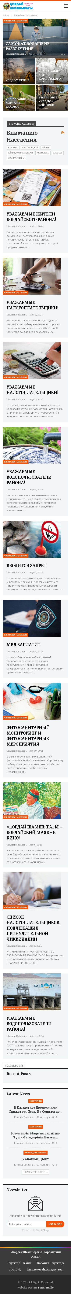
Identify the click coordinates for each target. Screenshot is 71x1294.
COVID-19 (13, 147)
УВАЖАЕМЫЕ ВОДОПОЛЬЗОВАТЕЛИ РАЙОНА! (29, 477)
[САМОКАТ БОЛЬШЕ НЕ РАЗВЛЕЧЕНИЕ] (35, 38)
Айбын (46, 147)
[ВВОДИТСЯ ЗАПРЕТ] (32, 539)
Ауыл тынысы (16, 158)
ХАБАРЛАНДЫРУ (35, 1159)
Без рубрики (36, 1101)
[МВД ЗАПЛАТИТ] (32, 618)
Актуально (43, 153)
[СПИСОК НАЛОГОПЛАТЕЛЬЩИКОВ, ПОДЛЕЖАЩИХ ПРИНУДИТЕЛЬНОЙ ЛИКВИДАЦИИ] (32, 890)
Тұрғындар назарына (35, 1153)
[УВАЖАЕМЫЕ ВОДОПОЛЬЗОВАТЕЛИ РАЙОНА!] (32, 445)
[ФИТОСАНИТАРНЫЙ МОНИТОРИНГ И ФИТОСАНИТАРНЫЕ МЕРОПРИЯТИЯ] (32, 701)
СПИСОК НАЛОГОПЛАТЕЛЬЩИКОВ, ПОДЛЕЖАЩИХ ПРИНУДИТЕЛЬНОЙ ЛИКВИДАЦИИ (33, 928)
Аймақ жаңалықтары (20, 153)
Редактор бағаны (19, 1263)
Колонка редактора (51, 1263)
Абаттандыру (30, 147)
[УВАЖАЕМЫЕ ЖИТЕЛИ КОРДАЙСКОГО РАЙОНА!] (32, 187)
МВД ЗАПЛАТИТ (24, 644)
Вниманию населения (15, 21)
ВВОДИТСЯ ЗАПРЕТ (26, 565)
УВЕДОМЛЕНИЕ (18, 80)
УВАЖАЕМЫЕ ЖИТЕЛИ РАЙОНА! (16, 102)
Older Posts (14, 1065)
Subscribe (55, 1224)
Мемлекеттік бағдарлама (44, 1269)
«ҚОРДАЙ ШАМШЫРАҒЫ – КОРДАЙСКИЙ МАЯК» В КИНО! (35, 832)
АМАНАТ (57, 153)
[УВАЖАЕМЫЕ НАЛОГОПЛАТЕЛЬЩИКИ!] (32, 276)
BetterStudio (46, 1287)
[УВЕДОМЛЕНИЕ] (19, 71)
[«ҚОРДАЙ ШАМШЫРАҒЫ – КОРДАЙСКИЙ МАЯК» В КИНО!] (32, 800)
